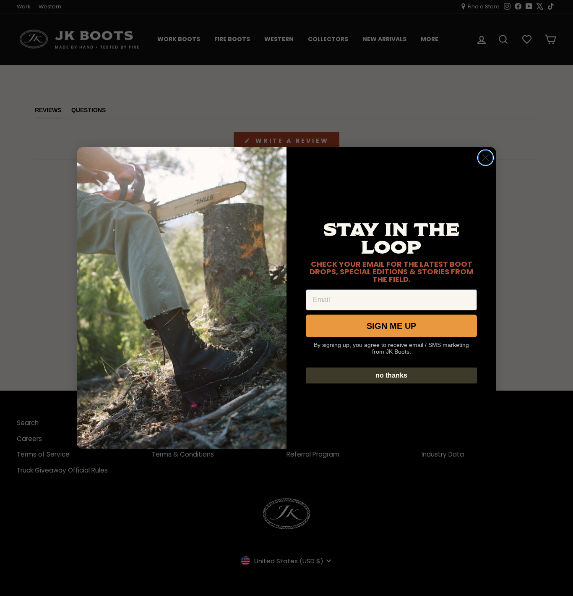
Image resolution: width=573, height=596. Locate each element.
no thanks (391, 375)
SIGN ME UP (391, 326)
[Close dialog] (485, 157)
